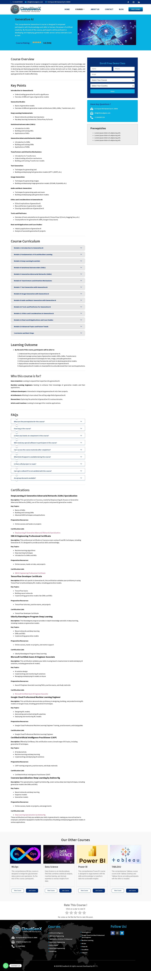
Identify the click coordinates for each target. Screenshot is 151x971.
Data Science (51, 867)
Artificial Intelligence (56, 933)
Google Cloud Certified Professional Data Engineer (93, 936)
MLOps (15, 867)
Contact (109, 9)
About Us (95, 9)
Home (67, 9)
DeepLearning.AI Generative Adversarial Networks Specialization (37, 533)
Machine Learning (87, 940)
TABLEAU (116, 867)
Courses (79, 9)
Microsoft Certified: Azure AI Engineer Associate (31, 694)
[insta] (133, 2)
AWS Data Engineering (56, 936)
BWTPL (95, 966)
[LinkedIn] (139, 2)
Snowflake (85, 950)
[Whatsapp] (6, 965)
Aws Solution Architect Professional (60, 939)
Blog (121, 9)
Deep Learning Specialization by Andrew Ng (30, 815)
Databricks (52, 951)
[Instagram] (117, 933)
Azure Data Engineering (57, 942)
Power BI (83, 867)
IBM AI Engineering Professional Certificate (30, 573)
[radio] (67, 913)
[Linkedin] (122, 933)
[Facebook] (128, 2)
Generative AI (86, 932)
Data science (53, 945)
